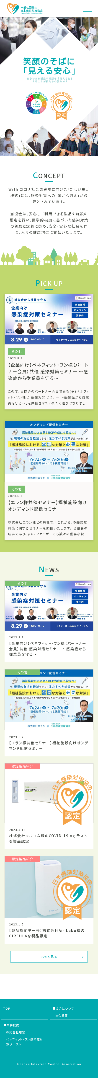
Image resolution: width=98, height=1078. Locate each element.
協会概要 (61, 1015)
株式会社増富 (15, 1032)
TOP (6, 1008)
